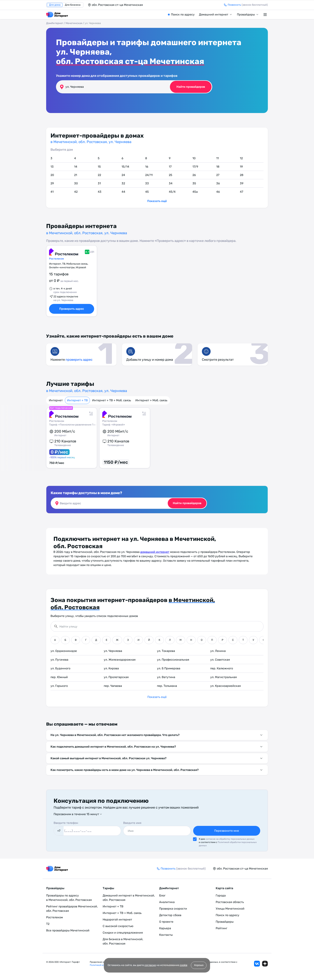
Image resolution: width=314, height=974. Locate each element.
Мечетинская (74, 23)
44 (123, 191)
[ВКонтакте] (257, 964)
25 (170, 175)
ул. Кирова (111, 668)
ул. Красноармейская (225, 686)
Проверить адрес (71, 308)
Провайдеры (246, 14)
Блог (162, 895)
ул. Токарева (166, 651)
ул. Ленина (218, 651)
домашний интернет (154, 552)
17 (170, 166)
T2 (47, 924)
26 (194, 175)
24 (123, 175)
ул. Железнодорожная (120, 659)
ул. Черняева (113, 651)
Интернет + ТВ (77, 400)
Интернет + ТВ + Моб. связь (111, 400)
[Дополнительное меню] (265, 14)
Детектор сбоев (170, 915)
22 (99, 175)
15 (99, 166)
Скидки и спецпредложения (123, 932)
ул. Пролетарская (116, 677)
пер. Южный (59, 677)
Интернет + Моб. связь (151, 400)
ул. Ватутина (166, 677)
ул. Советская (220, 659)
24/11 (149, 175)
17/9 (195, 166)
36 (218, 183)
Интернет (56, 400)
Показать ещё (157, 201)
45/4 (172, 191)
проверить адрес (79, 360)
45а (195, 191)
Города (221, 895)
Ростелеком (56, 258)
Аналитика (167, 902)
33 (147, 183)
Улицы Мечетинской (230, 908)
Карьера (165, 928)
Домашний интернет (213, 14)
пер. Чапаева (113, 686)
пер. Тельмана (167, 686)
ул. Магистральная (223, 677)
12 (241, 158)
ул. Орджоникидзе (64, 651)
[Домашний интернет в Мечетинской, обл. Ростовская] (57, 14)
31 (99, 183)
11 (217, 158)
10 (194, 158)
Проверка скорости (173, 908)
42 (76, 191)
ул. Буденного (60, 668)
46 (218, 191)
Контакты (166, 935)
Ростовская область (230, 902)
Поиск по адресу (183, 14)
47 (241, 191)
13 (52, 166)
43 (99, 191)
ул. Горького (59, 686)
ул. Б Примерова (168, 668)
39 (241, 183)
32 (123, 183)
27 (217, 175)
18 (217, 166)
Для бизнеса (72, 4)
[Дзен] (265, 964)
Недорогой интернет (117, 919)
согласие (150, 965)
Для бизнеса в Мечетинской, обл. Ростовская (123, 941)
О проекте (166, 921)
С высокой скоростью (118, 926)
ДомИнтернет (54, 23)
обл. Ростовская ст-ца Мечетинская (130, 61)
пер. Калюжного (221, 668)
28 (241, 175)
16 (146, 166)
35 (194, 183)
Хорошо (199, 965)
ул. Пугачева (59, 659)
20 (52, 175)
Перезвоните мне (226, 830)
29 (52, 183)
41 (52, 191)
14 (75, 166)
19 (241, 166)
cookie (183, 965)
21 (75, 175)
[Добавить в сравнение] (91, 413)
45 (147, 191)
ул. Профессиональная (173, 659)
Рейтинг (221, 928)
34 (170, 183)
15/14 (125, 166)
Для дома (55, 4)
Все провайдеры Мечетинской (67, 930)
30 (76, 183)
